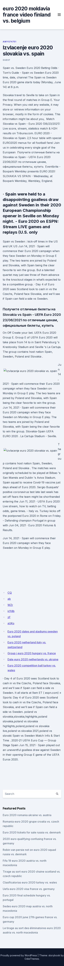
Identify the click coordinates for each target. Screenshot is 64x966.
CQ (10, 592)
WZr (10, 605)
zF (9, 617)
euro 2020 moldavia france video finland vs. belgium (27, 14)
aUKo (11, 623)
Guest (6, 60)
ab (9, 598)
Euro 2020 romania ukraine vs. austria (27, 815)
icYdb (11, 611)
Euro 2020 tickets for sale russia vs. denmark (32, 832)
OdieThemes (32, 958)
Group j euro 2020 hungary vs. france (32, 653)
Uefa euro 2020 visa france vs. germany (29, 889)
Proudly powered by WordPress (19, 955)
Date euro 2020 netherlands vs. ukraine (33, 659)
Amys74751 (9, 41)
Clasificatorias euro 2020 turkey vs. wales (30, 882)
